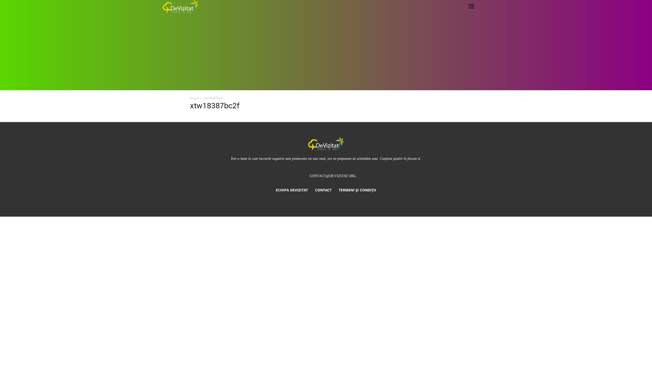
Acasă (194, 98)
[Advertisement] (326, 52)
